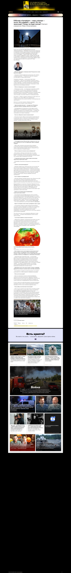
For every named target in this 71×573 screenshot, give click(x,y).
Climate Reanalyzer (16, 249)
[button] (27, 38)
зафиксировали (27, 49)
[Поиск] (60, 12)
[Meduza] (10, 12)
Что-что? (19, 324)
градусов (23, 55)
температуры (21, 246)
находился (34, 145)
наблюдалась (27, 53)
